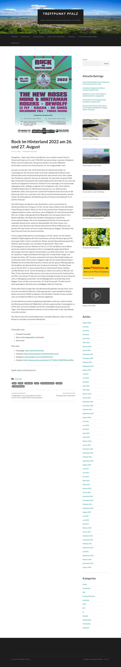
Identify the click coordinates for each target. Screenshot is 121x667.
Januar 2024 (87, 445)
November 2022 (88, 500)
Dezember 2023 (88, 449)
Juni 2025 (86, 378)
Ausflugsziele (38, 36)
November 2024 (88, 405)
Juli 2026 (86, 327)
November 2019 (88, 563)
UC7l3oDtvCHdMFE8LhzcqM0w (61, 360)
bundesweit (86, 588)
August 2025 (87, 370)
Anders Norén (97, 659)
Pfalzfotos (25, 36)
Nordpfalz (86, 600)
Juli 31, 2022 (16, 151)
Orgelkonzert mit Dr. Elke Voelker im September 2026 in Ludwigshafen (94, 95)
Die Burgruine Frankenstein (65, 394)
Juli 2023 (86, 469)
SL (83, 612)
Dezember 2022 (88, 496)
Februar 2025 (87, 394)
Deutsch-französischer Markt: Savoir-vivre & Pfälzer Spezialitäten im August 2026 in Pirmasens (95, 108)
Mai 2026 (86, 334)
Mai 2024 (86, 429)
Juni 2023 (86, 472)
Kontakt (72, 36)
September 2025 (88, 366)
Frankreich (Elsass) (89, 596)
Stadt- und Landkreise (56, 36)
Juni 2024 (86, 425)
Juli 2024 (86, 421)
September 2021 (88, 547)
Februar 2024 (87, 441)
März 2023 (86, 484)
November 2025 (88, 358)
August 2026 (87, 323)
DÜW (14, 383)
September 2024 (88, 413)
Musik (21, 383)
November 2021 (88, 540)
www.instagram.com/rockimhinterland (38, 357)
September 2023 (88, 461)
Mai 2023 (86, 476)
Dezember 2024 (88, 402)
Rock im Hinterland (47, 383)
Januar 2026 (87, 350)
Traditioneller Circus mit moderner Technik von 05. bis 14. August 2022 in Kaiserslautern (27, 395)
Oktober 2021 (87, 543)
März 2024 (86, 437)
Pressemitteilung (30, 151)
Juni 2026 (86, 330)
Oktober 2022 (87, 504)
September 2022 (88, 508)
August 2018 (87, 567)
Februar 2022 (87, 528)
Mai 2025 (86, 382)
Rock (36, 383)
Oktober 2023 (87, 457)
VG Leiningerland (18, 386)
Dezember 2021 (88, 536)
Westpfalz (86, 628)
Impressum (15, 43)
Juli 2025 (86, 374)
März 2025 (86, 390)
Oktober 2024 (87, 409)
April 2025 (86, 386)
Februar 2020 (87, 559)
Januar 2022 (87, 532)
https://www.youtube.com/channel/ (36, 360)
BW (84, 592)
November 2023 (88, 453)
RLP (84, 608)
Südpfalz (85, 616)
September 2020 (88, 555)
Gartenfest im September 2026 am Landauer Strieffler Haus (94, 89)
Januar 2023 (87, 492)
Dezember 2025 (88, 354)
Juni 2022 (86, 520)
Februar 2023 (87, 488)
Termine (14, 36)
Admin (85, 584)
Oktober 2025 (87, 362)
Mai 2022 (86, 524)
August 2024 (87, 417)
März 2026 (86, 342)
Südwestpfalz (87, 620)
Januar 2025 (87, 398)
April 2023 (86, 480)
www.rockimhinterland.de (34, 350)
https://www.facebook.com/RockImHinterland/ (41, 354)
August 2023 (87, 465)
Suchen (85, 59)
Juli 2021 (86, 551)
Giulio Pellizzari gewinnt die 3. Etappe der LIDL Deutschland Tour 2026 (96, 83)
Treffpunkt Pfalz (60, 13)
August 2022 (87, 512)
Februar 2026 (87, 346)
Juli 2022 (86, 516)
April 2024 (86, 433)
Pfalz (84, 604)
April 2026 (86, 338)
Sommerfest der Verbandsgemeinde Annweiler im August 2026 (94, 101)
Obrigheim (29, 383)
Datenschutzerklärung (88, 36)
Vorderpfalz (18, 379)
